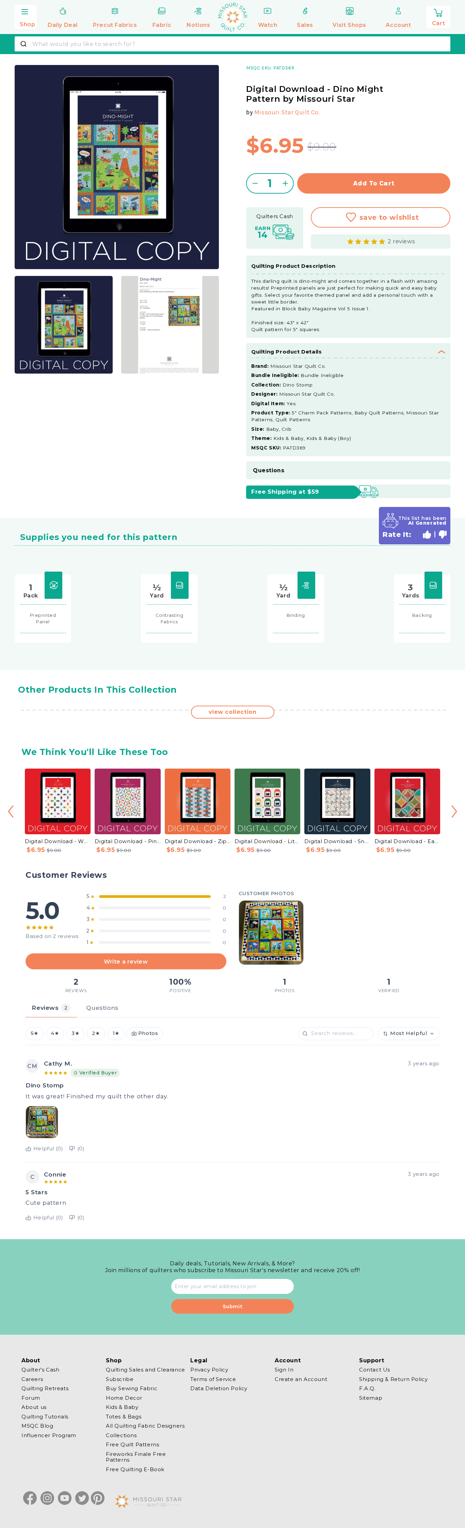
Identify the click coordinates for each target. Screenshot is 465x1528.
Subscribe (119, 1379)
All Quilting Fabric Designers (145, 1426)
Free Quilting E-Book (135, 1469)
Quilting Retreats (44, 1388)
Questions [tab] (102, 1007)
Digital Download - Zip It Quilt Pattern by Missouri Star (197, 841)
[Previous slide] (11, 811)
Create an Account (301, 1379)
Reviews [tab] (49, 1007)
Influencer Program (48, 1435)
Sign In (284, 1370)
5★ (34, 1034)
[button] (25, 16)
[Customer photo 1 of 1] (271, 932)
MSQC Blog (37, 1426)
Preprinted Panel (43, 618)
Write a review (126, 961)
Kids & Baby (122, 1407)
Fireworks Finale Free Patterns (136, 1457)
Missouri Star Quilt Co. (287, 112)
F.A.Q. (367, 1388)
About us (34, 1407)
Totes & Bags (123, 1416)
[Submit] (24, 43)
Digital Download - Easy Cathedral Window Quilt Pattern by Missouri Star (407, 841)
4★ (55, 1034)
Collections (121, 1435)
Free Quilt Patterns (132, 1444)
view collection (233, 712)
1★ (116, 1034)
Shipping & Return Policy (393, 1379)
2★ (96, 1034)
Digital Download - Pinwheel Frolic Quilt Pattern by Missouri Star (127, 841)
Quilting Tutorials (44, 1416)
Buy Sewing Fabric (131, 1388)
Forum (30, 1398)
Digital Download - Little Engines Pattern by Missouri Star (267, 841)
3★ (75, 1034)
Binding (296, 615)
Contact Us (374, 1370)
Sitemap (370, 1398)
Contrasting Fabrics (169, 618)
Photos (148, 1034)
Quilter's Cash (40, 1370)
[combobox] (232, 43)
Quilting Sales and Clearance (145, 1370)
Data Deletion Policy (218, 1388)
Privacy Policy (209, 1370)
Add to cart (374, 183)
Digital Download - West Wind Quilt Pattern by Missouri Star (58, 841)
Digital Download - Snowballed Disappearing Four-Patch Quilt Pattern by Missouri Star (337, 841)
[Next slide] (454, 811)
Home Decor (124, 1398)
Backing (422, 615)
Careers (32, 1379)
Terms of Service (213, 1379)
